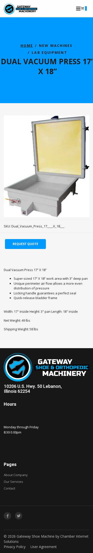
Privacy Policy (15, 546)
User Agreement (44, 546)
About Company (16, 475)
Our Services (13, 481)
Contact (9, 488)
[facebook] (7, 516)
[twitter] (18, 516)
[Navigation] (78, 8)
